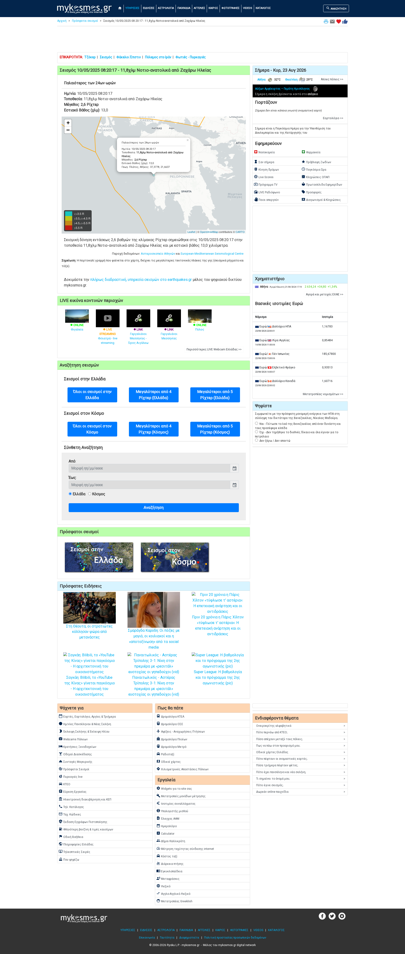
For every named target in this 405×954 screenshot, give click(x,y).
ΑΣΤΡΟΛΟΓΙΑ (166, 8)
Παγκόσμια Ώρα (313, 169)
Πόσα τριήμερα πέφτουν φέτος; (300, 765)
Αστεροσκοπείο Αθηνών (158, 253)
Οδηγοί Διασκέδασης (75, 754)
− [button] (68, 130)
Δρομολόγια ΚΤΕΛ (170, 716)
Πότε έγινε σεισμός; (300, 785)
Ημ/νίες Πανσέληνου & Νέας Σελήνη (85, 724)
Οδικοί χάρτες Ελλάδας (300, 752)
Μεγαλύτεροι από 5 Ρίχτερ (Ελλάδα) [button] (215, 394)
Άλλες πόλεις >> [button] (332, 79)
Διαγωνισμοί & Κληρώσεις (321, 199)
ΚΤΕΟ (64, 784)
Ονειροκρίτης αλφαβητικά (300, 725)
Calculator (165, 833)
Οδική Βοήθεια (71, 836)
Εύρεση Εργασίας (72, 791)
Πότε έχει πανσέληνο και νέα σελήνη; (300, 772)
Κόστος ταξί (166, 856)
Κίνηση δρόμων (266, 169)
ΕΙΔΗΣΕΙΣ (148, 8)
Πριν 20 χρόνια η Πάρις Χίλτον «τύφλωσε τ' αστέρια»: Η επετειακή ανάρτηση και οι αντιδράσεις (218, 625)
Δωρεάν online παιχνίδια (300, 791)
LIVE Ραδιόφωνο (267, 192)
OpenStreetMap (209, 232)
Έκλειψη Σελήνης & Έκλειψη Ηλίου (84, 731)
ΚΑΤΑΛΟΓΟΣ (263, 8)
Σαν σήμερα (264, 162)
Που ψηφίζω (69, 859)
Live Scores (264, 177)
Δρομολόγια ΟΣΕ (169, 724)
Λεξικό (163, 886)
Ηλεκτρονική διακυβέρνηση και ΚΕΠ (85, 799)
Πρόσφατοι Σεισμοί (74, 769)
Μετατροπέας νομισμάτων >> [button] (323, 394)
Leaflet (191, 232)
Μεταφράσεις (168, 878)
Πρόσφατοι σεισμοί (85, 20)
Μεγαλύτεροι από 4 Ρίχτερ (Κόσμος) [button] (154, 429)
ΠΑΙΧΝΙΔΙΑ (183, 8)
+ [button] (68, 123)
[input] (149, 468)
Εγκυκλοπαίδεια (169, 871)
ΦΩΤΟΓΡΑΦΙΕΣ (230, 8)
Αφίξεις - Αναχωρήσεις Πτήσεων (180, 731)
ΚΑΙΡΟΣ (213, 8)
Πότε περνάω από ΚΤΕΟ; (300, 732)
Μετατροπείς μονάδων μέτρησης (181, 796)
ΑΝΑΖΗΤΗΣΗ (336, 8)
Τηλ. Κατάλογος (71, 806)
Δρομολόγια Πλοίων (171, 739)
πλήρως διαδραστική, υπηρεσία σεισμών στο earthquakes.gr (141, 279)
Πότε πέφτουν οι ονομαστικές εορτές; (300, 758)
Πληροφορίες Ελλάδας (76, 844)
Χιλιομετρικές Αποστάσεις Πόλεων (182, 769)
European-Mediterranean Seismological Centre (212, 253)
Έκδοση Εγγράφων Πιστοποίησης (83, 821)
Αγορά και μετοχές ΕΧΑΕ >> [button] (324, 294)
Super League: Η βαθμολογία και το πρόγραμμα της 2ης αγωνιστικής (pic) (218, 677)
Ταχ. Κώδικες (70, 814)
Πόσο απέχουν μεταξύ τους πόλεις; (300, 739)
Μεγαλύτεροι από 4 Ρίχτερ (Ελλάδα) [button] (154, 394)
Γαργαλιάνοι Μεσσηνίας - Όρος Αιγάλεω (138, 336)
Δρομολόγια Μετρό (171, 746)
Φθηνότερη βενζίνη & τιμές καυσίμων (86, 829)
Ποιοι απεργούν (266, 199)
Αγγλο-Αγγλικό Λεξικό (173, 893)
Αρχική (62, 20)
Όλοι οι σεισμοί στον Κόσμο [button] (92, 429)
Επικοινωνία (147, 937)
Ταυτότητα (167, 937)
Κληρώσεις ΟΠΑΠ (315, 177)
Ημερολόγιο (166, 826)
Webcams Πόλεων (73, 739)
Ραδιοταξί (165, 754)
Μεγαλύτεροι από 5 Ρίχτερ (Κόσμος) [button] (215, 429)
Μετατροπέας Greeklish (174, 901)
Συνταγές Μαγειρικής (75, 761)
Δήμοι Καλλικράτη (170, 841)
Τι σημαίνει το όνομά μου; (300, 778)
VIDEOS (247, 8)
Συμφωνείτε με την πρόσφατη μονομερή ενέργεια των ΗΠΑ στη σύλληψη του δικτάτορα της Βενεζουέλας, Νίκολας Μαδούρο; (297, 416)
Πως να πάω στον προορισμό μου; (300, 745)
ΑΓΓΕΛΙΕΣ (199, 8)
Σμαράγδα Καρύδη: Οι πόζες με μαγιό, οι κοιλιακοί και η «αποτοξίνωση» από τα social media (154, 638)
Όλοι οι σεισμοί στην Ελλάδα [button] (92, 394)
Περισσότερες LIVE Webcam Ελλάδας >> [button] (214, 349)
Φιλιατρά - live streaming (107, 336)
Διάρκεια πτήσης (170, 863)
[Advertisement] (202, 40)
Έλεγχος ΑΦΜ (167, 818)
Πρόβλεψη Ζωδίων (316, 162)
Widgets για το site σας (174, 788)
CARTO (240, 232)
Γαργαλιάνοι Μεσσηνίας (169, 334)
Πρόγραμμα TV (266, 184)
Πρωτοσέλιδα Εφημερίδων (321, 184)
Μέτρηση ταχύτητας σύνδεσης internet (185, 848)
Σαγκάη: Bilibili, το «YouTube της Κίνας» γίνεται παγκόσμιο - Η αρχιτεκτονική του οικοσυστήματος (89, 686)
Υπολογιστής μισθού (172, 811)
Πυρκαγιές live (70, 776)
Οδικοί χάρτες (168, 761)
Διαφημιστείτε (189, 937)
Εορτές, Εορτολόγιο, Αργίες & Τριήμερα (87, 716)
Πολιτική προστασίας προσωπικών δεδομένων (235, 937)
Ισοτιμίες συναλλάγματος (175, 803)
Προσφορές (311, 192)
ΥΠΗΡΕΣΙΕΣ (132, 8)
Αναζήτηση (154, 507)
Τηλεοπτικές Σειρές (74, 851)
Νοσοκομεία (264, 152)
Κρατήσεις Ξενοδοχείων (77, 746)
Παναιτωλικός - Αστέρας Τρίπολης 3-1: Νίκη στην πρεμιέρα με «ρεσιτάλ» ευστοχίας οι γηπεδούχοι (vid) (153, 686)
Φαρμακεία (310, 152)
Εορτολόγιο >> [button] (333, 118)
